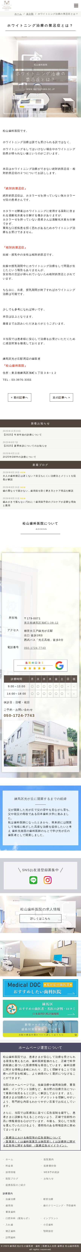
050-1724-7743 (35, 647)
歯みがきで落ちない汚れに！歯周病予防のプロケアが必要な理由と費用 (39, 502)
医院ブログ (12, 1178)
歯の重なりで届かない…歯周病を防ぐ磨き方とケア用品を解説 (38, 489)
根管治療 (48, 1199)
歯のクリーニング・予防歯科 (59, 1205)
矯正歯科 (11, 1231)
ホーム (9, 1159)
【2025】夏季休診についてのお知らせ (25, 444)
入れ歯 (9, 1224)
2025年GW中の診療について (19, 455)
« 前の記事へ (19, 397)
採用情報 (11, 1172)
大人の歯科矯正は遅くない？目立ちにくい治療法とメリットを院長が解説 (39, 476)
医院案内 (49, 1159)
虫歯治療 (11, 1199)
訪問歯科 (11, 1237)
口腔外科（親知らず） (18, 1218)
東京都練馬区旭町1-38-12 (41, 622)
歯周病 (9, 1205)
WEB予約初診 (52, 1172)
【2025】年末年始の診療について (22, 433)
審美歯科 (11, 1212)
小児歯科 (48, 1224)
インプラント (50, 1218)
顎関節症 (48, 1231)
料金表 (9, 1165)
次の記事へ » (61, 397)
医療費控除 (50, 1165)
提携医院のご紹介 (16, 1185)
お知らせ (49, 1178)
